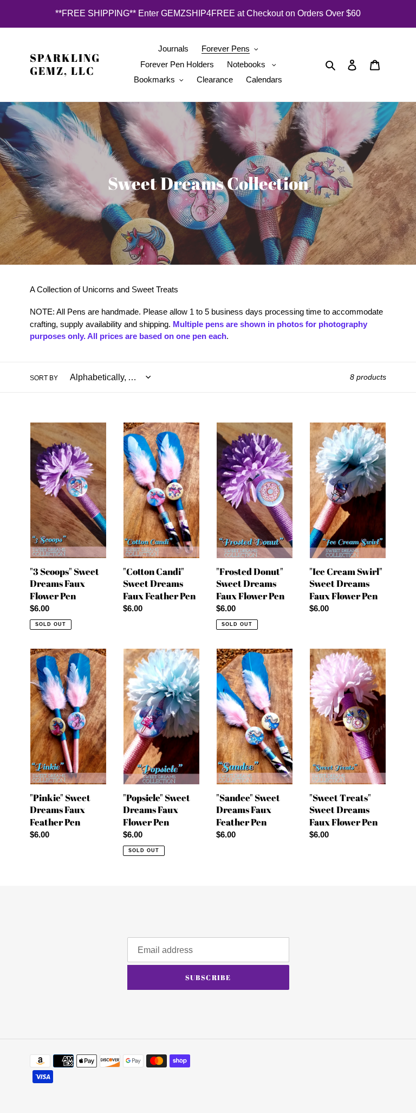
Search (42, 955)
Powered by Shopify (356, 1061)
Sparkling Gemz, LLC (65, 65)
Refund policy (54, 940)
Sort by (44, 378)
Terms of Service (60, 970)
